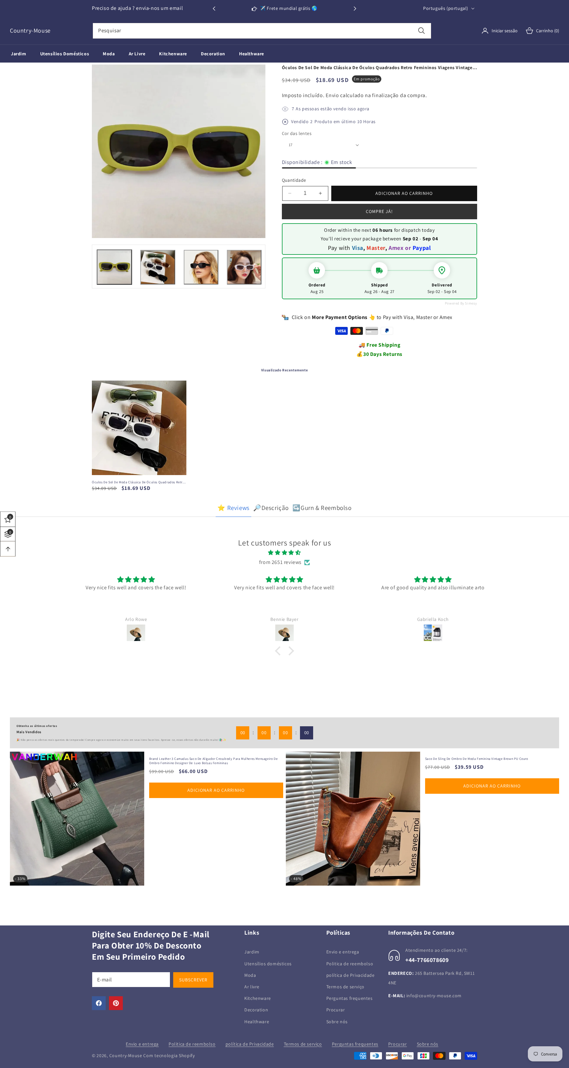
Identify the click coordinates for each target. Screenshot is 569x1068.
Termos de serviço (345, 986)
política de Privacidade (350, 975)
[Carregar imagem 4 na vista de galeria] (244, 267)
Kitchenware (257, 998)
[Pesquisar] (422, 30)
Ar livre (251, 986)
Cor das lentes (297, 133)
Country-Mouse (125, 1055)
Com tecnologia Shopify (169, 1055)
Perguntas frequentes (349, 998)
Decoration (256, 1010)
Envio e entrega (342, 952)
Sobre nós (337, 1021)
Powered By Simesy (461, 303)
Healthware (256, 1021)
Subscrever (193, 980)
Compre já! (379, 211)
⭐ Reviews (233, 508)
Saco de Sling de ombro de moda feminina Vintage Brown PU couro (205, 759)
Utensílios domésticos (268, 963)
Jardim (251, 952)
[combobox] (262, 30)
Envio (332, 95)
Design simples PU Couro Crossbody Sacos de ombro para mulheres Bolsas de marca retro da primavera (494, 761)
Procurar (335, 1010)
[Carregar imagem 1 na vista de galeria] (114, 267)
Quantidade (294, 180)
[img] (284, 553)
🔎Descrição (271, 508)
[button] (355, 8)
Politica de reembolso (349, 963)
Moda (250, 975)
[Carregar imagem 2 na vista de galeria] (157, 267)
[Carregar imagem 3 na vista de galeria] (201, 267)
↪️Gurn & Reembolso (321, 508)
